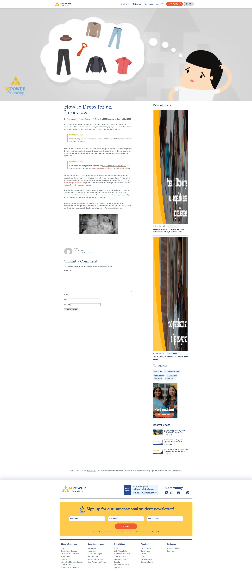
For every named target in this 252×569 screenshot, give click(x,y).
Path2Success (66, 559)
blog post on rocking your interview (114, 166)
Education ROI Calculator (70, 554)
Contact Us (118, 567)
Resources (149, 4)
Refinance (137, 4)
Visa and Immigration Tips (172, 371)
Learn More (92, 551)
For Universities (146, 559)
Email (66, 300)
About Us (160, 4)
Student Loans (169, 378)
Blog (62, 548)
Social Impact (145, 551)
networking (95, 168)
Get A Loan (125, 4)
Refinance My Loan (174, 548)
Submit (126, 526)
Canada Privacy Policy (122, 554)
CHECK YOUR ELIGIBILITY (164, 414)
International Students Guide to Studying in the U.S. (72, 563)
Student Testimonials (121, 565)
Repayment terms (120, 559)
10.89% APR (91, 471)
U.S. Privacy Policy (121, 551)
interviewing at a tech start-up (74, 183)
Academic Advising (172, 375)
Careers (143, 554)
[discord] (172, 493)
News (143, 556)
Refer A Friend (93, 556)
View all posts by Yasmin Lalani (83, 253)
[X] (178, 493)
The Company (146, 548)
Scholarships (158, 378)
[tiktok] (187, 493)
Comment (68, 270)
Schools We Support (95, 554)
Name (66, 295)
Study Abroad (65, 556)
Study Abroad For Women (97, 562)
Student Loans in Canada (70, 567)
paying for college (105, 168)
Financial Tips (158, 371)
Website (67, 305)
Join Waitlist (174, 4)
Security (117, 562)
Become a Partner (147, 562)
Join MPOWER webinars (144, 493)
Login (188, 4)
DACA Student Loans (95, 559)
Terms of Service (120, 556)
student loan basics (122, 168)
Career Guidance (85, 119)
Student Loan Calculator (69, 551)
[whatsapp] (167, 493)
